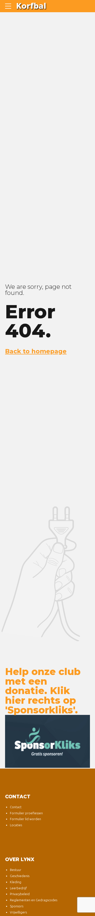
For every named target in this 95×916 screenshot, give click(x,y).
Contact (16, 807)
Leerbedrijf (18, 888)
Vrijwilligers (18, 912)
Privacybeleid (20, 894)
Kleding (15, 882)
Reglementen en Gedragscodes (33, 900)
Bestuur (15, 870)
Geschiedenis (19, 876)
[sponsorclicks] (47, 741)
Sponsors (16, 906)
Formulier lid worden (25, 819)
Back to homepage (36, 351)
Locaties (16, 825)
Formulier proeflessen (26, 813)
